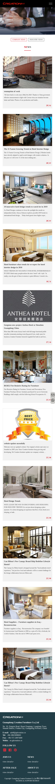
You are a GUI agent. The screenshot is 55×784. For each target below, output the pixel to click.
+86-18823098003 (14, 735)
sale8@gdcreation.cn (18, 733)
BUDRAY (36, 781)
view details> (8, 762)
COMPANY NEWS (18, 40)
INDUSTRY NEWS (36, 40)
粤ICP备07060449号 (44, 778)
